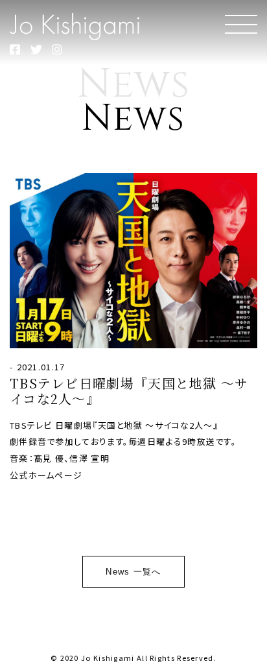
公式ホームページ (46, 475)
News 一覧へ (133, 572)
